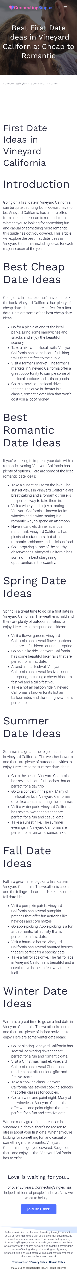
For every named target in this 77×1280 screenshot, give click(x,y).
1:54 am (54, 83)
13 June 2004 (38, 83)
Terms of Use (20, 1262)
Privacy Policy (38, 1262)
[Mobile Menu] (65, 7)
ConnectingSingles (15, 83)
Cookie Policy (57, 1262)
